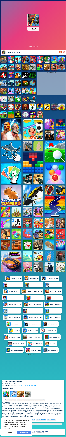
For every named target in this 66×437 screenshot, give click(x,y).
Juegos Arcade (34, 278)
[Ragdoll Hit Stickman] (3, 78)
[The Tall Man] (3, 109)
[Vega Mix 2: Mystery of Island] (3, 93)
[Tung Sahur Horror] (25, 109)
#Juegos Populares (35, 400)
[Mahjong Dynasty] (11, 109)
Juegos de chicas (13, 291)
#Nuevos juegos (11, 400)
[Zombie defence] (6, 397)
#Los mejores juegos (22, 400)
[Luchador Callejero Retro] (3, 62)
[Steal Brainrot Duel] (3, 117)
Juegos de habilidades (15, 285)
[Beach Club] (25, 93)
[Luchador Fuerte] (54, 62)
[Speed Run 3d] (25, 101)
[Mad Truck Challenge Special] (11, 86)
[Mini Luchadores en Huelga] (47, 62)
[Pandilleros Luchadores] (18, 62)
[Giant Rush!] (61, 62)
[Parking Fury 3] (18, 109)
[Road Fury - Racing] (11, 70)
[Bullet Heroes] (3, 86)
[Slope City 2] (18, 117)
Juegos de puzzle (16, 278)
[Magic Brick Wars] (47, 109)
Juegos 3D (32, 419)
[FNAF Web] (54, 70)
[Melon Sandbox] (25, 86)
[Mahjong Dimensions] (25, 117)
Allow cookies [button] (24, 432)
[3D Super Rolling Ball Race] (3, 101)
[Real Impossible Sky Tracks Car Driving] (61, 109)
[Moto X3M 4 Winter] (11, 101)
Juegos (14, 383)
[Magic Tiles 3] (11, 93)
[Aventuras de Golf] (18, 101)
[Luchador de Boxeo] (25, 62)
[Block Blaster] (40, 70)
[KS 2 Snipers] (32, 70)
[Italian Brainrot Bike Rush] (11, 117)
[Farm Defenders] (25, 70)
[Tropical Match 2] (32, 93)
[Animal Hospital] (18, 70)
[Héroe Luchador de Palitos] (40, 62)
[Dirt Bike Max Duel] (3, 70)
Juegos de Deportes (36, 285)
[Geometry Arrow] (25, 78)
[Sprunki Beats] (32, 117)
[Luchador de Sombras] (32, 62)
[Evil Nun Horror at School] (32, 101)
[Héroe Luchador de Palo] (11, 62)
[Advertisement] (51, 84)
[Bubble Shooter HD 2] (11, 78)
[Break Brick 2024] (40, 109)
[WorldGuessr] (32, 86)
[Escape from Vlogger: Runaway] (61, 70)
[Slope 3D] (32, 78)
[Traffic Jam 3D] (54, 109)
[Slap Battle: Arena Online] (13, 397)
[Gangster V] (47, 70)
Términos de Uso (41, 432)
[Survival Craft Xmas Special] (40, 117)
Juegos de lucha (41, 419)
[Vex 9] (32, 109)
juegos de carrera (52, 278)
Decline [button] (10, 432)
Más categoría (51, 419)
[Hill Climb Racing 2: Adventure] (18, 86)
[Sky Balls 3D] (18, 78)
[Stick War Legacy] (18, 93)
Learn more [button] (6, 428)
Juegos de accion (55, 285)
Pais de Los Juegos (6, 383)
